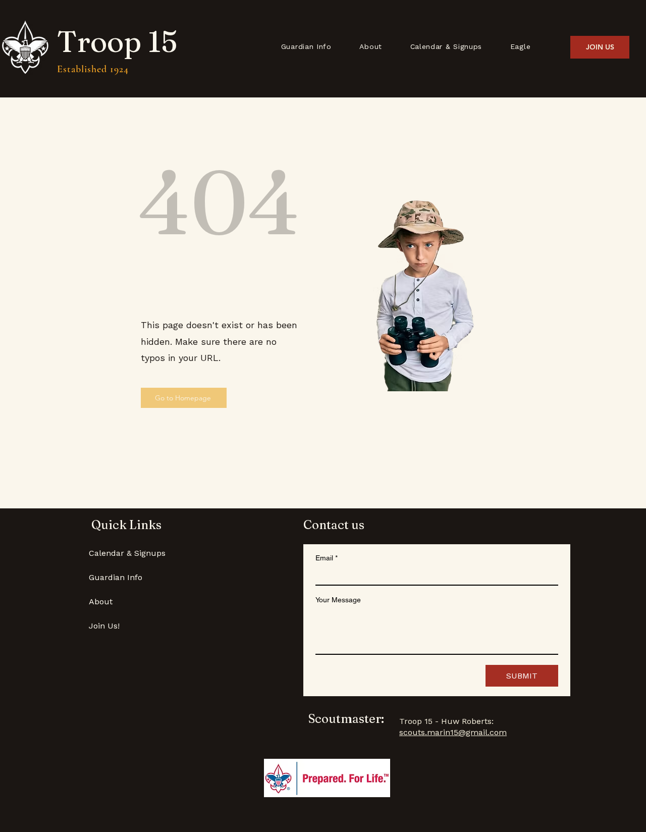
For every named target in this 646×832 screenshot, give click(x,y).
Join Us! (104, 626)
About (101, 601)
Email (326, 558)
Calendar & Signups (127, 553)
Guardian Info (115, 577)
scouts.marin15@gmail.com (453, 732)
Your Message (338, 600)
